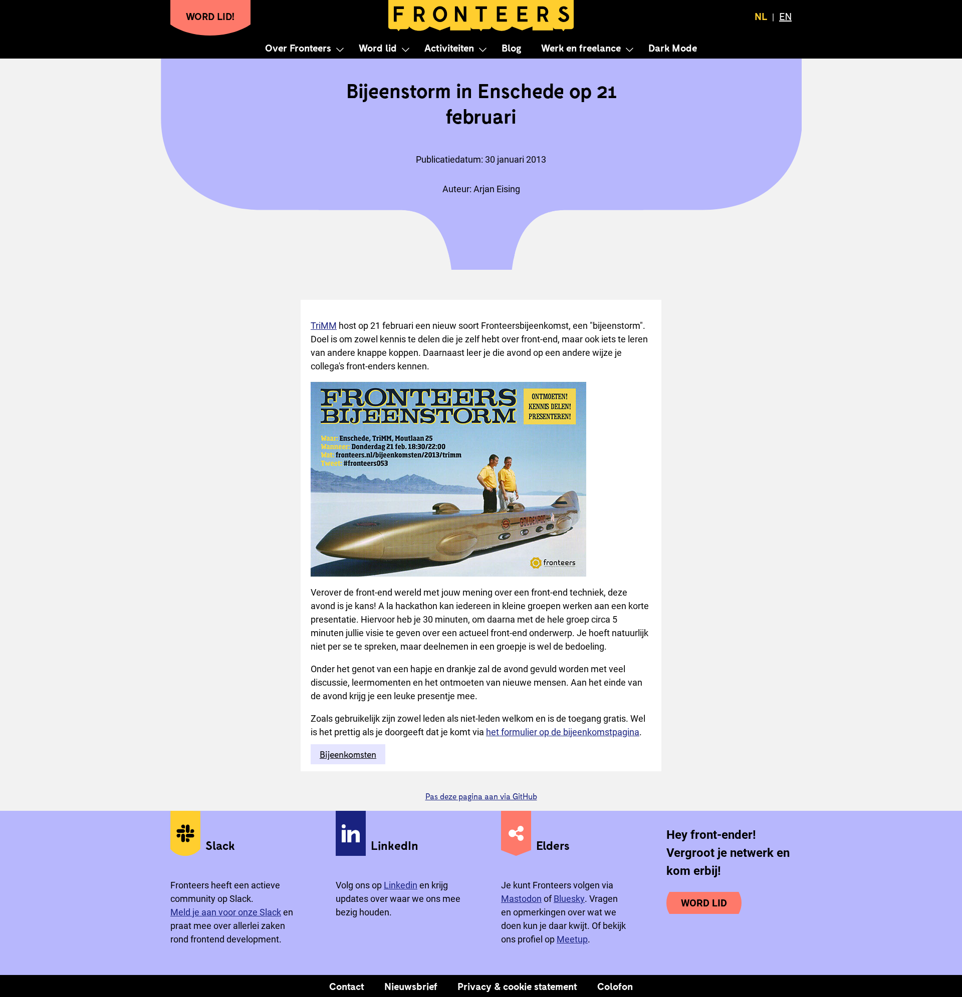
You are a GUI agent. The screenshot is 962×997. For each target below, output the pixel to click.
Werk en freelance (581, 48)
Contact (346, 986)
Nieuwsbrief (410, 986)
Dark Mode (672, 48)
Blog (511, 48)
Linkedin (400, 885)
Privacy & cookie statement (517, 986)
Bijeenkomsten (348, 754)
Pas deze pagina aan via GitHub (481, 796)
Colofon (615, 986)
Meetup (572, 939)
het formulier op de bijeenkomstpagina (562, 732)
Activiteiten (449, 48)
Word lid (378, 48)
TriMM (324, 325)
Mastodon (521, 898)
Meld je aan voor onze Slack (225, 912)
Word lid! (210, 16)
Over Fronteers (298, 48)
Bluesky (569, 898)
